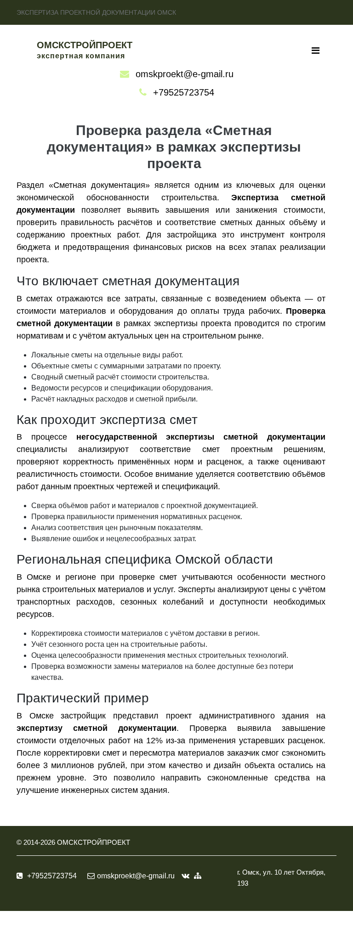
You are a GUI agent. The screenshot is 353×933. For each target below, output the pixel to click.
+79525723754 (183, 92)
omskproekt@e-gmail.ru (184, 74)
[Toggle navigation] (315, 50)
